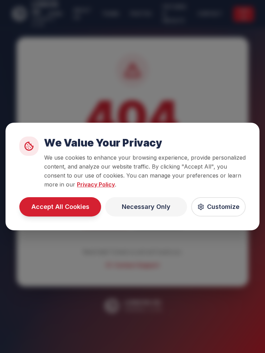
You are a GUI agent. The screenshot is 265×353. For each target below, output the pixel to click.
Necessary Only (146, 206)
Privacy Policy (96, 184)
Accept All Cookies (60, 206)
